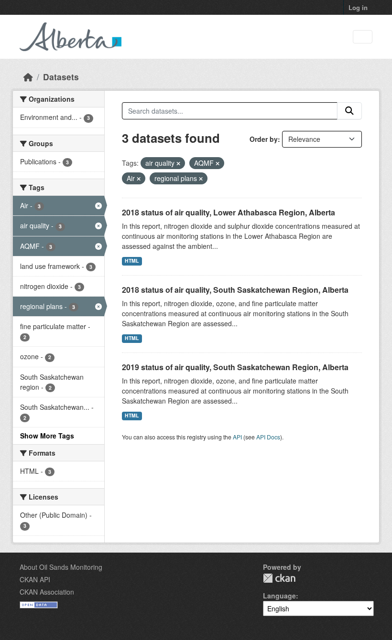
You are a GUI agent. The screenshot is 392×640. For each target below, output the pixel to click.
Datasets (61, 77)
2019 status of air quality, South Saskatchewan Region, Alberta (235, 367)
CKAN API (35, 579)
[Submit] (349, 110)
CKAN (279, 578)
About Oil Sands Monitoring (61, 567)
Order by (264, 139)
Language (279, 595)
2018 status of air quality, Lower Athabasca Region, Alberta (228, 212)
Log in (358, 7)
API (237, 437)
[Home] (28, 77)
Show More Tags (47, 435)
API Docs (268, 437)
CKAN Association (47, 592)
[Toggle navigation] (362, 37)
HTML (132, 260)
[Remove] (178, 163)
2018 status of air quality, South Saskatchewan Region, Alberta (235, 289)
